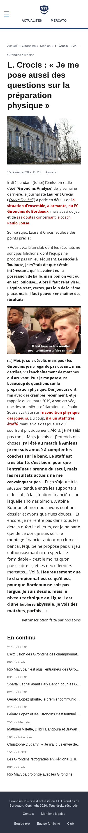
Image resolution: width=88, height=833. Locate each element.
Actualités (32, 20)
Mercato (59, 20)
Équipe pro (22, 823)
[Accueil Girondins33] (44, 10)
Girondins (29, 46)
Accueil (12, 46)
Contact (28, 813)
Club (70, 823)
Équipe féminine (48, 823)
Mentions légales (53, 813)
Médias (45, 46)
